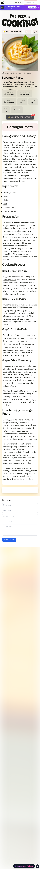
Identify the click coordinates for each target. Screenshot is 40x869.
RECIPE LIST (18, 2)
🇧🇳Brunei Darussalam (12, 31)
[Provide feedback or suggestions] (37, 866)
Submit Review (9, 540)
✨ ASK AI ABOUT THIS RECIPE (20, 117)
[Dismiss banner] (38, 7)
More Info (17, 110)
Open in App (32, 7)
